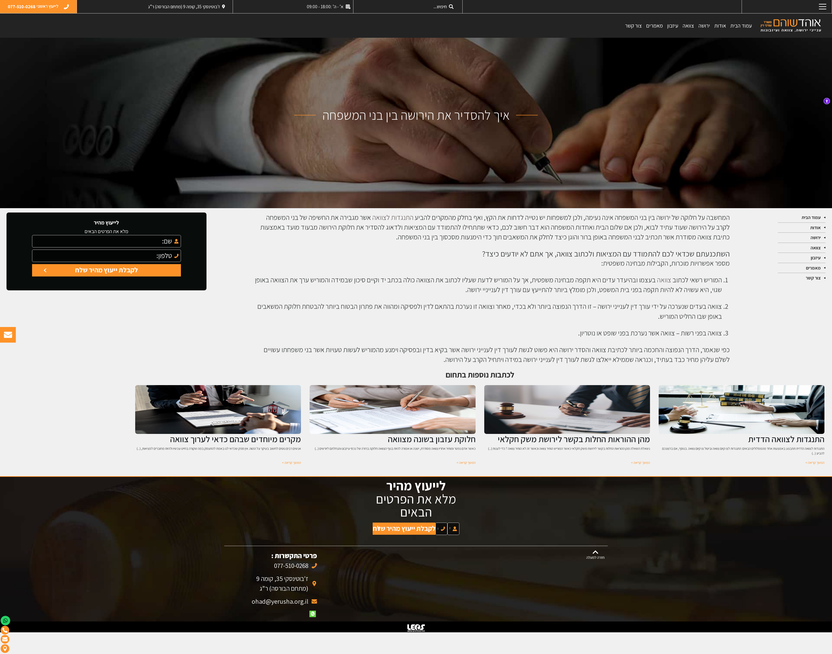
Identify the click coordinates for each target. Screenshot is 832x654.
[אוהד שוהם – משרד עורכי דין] (790, 25)
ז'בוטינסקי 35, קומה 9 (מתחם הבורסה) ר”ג (184, 7)
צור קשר (633, 25)
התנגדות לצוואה (392, 217)
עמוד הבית (741, 25)
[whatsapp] (312, 609)
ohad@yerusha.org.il (280, 597)
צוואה (688, 25)
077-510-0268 (291, 561)
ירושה (704, 25)
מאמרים (654, 25)
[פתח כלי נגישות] (826, 101)
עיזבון (672, 25)
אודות (720, 25)
